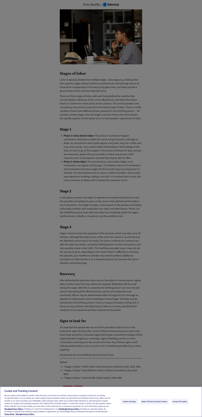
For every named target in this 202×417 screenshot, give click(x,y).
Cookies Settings (129, 401)
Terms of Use (9, 414)
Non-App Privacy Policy (13, 409)
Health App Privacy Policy (69, 409)
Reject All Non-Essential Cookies (154, 401)
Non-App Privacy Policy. (25, 414)
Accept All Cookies (180, 401)
